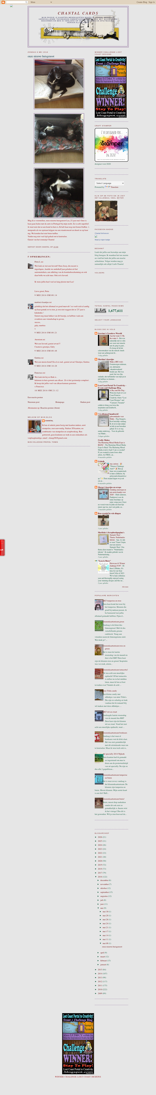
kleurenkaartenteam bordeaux (115, 732)
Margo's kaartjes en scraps (109, 487)
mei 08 (106, 943)
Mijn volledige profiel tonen (43, 442)
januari (103, 964)
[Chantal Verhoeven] (96, 236)
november (104, 884)
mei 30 (106, 911)
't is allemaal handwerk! (108, 413)
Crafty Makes (104, 439)
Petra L (37, 261)
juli (102, 900)
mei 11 (106, 939)
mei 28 (106, 915)
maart (102, 956)
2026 (100, 837)
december (104, 880)
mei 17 (106, 931)
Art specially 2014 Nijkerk (114, 753)
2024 (100, 845)
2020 (100, 860)
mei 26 (106, 919)
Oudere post (85, 402)
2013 (100, 977)
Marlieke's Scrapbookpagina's (111, 532)
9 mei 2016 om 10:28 (46, 365)
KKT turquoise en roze (112, 600)
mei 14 (106, 935)
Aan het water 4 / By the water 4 (117, 337)
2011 (100, 985)
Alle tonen (125, 587)
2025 (100, 841)
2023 (100, 849)
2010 (100, 989)
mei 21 (106, 927)
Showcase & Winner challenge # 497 (117, 564)
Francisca (38, 372)
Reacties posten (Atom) (50, 407)
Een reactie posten (35, 397)
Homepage (59, 402)
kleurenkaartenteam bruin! (113, 798)
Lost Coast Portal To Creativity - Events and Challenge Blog (112, 386)
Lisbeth (101, 461)
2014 (100, 973)
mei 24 (106, 923)
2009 (100, 993)
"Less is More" (104, 560)
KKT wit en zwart (110, 711)
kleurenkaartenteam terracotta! (115, 669)
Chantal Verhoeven (102, 233)
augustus (104, 896)
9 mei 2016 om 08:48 (46, 350)
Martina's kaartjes (106, 359)
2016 (100, 876)
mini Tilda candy (110, 690)
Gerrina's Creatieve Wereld (110, 333)
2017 (100, 872)
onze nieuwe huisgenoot (112, 946)
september (104, 892)
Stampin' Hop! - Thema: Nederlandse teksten (117, 537)
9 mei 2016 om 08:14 (46, 295)
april (102, 952)
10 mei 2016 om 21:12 (46, 390)
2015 (100, 969)
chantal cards (78, 13)
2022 (100, 852)
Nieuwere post (33, 402)
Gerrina (38, 357)
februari (103, 960)
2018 (100, 868)
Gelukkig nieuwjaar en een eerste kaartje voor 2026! (118, 492)
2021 (100, 856)
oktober (103, 888)
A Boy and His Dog (117, 390)
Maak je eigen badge (102, 240)
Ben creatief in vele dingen (109, 513)
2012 (100, 981)
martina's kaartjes (42, 302)
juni (102, 904)
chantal (49, 421)
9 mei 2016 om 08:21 (46, 332)
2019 (100, 864)
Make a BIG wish (116, 361)
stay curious (114, 463)
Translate (114, 187)
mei (102, 908)
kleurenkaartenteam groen (113, 621)
